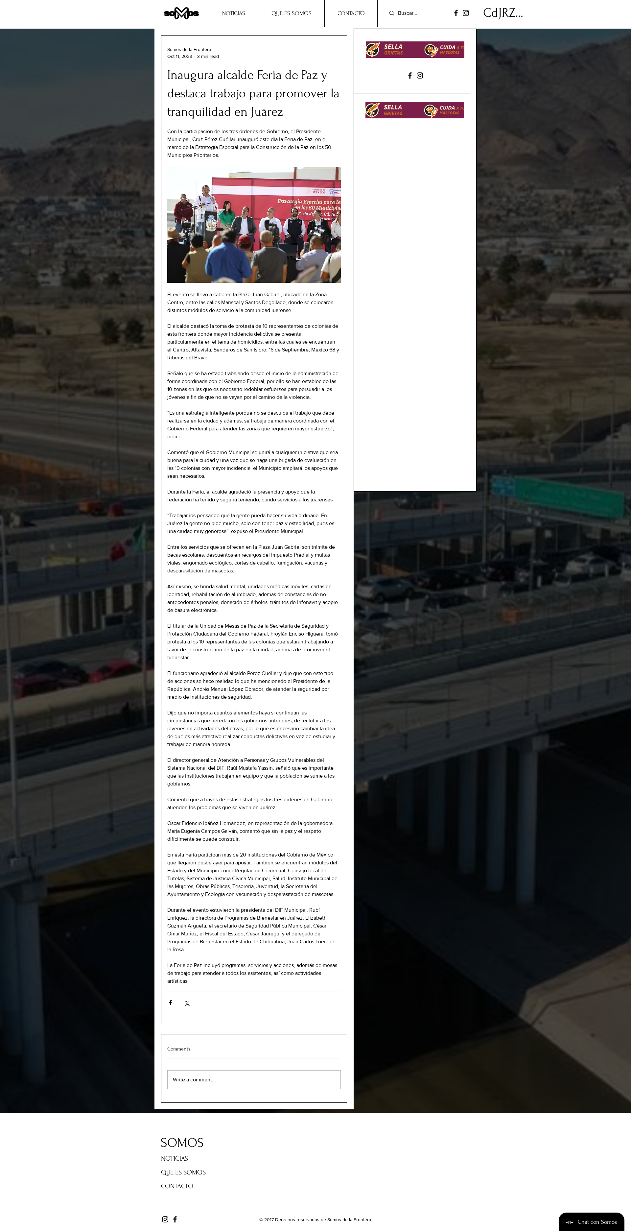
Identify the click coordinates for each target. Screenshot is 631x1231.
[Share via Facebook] (170, 1003)
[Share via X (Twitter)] (186, 1003)
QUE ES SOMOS (183, 1172)
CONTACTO (177, 1186)
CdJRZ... (503, 13)
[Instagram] (466, 13)
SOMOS (182, 1143)
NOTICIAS (174, 1158)
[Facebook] (456, 13)
